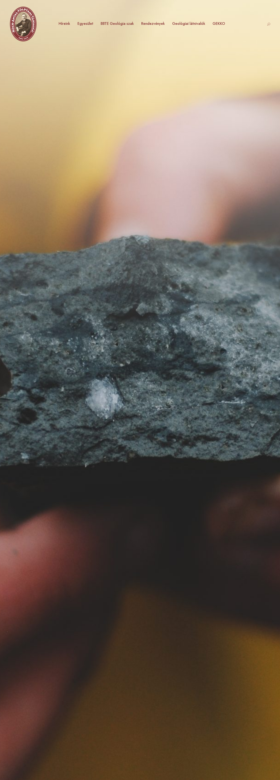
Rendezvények (153, 23)
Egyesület (85, 23)
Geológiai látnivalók (188, 23)
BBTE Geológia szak (117, 23)
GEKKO (219, 23)
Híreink (64, 23)
